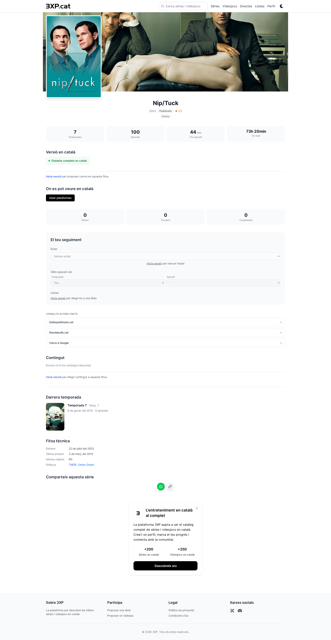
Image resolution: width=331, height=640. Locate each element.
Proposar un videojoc (120, 615)
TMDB (72, 464)
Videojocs (230, 6)
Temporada (57, 276)
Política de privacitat (181, 610)
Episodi (171, 276)
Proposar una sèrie (119, 610)
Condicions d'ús (178, 615)
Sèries (215, 6)
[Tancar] (197, 508)
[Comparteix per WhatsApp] (161, 486)
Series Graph (86, 464)
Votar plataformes (60, 197)
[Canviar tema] (281, 6)
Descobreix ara (166, 566)
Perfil (271, 6)
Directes (246, 6)
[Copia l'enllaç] (170, 486)
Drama (165, 116)
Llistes (259, 6)
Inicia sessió (53, 176)
